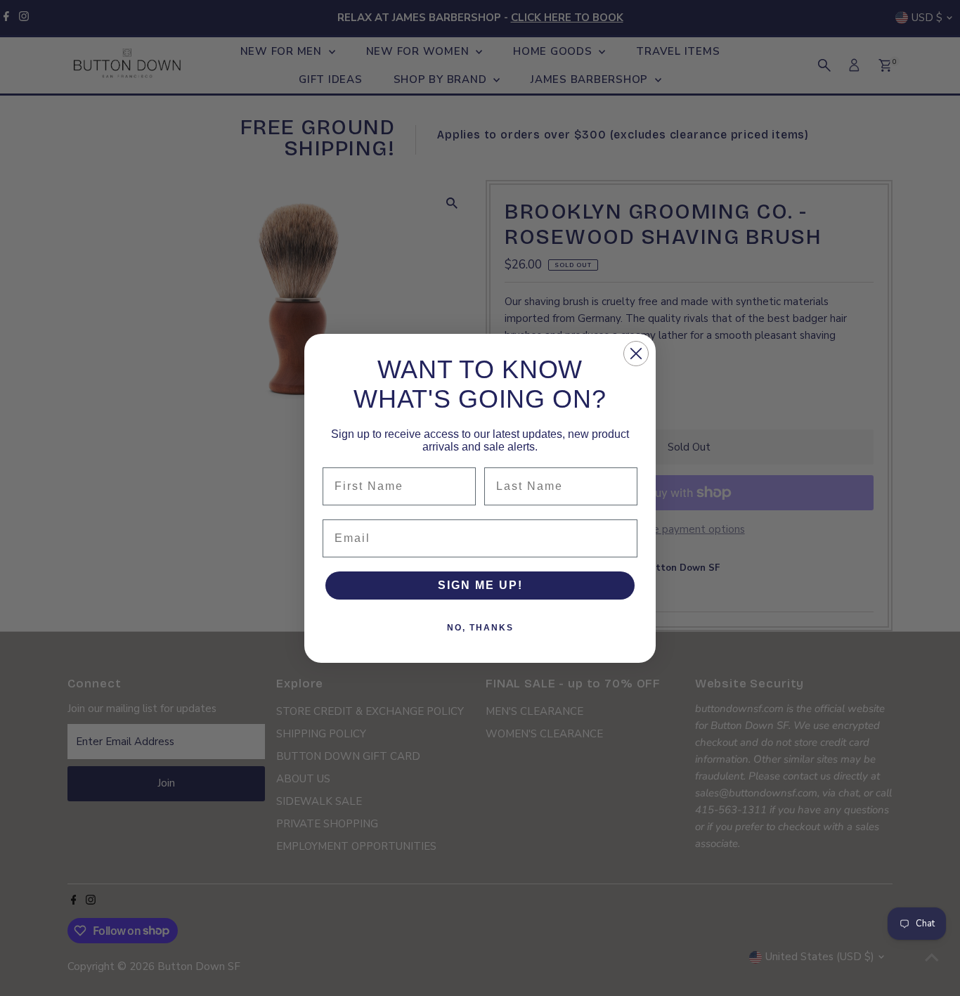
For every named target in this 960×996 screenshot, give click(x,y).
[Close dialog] (636, 353)
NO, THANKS (480, 628)
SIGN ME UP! (480, 585)
